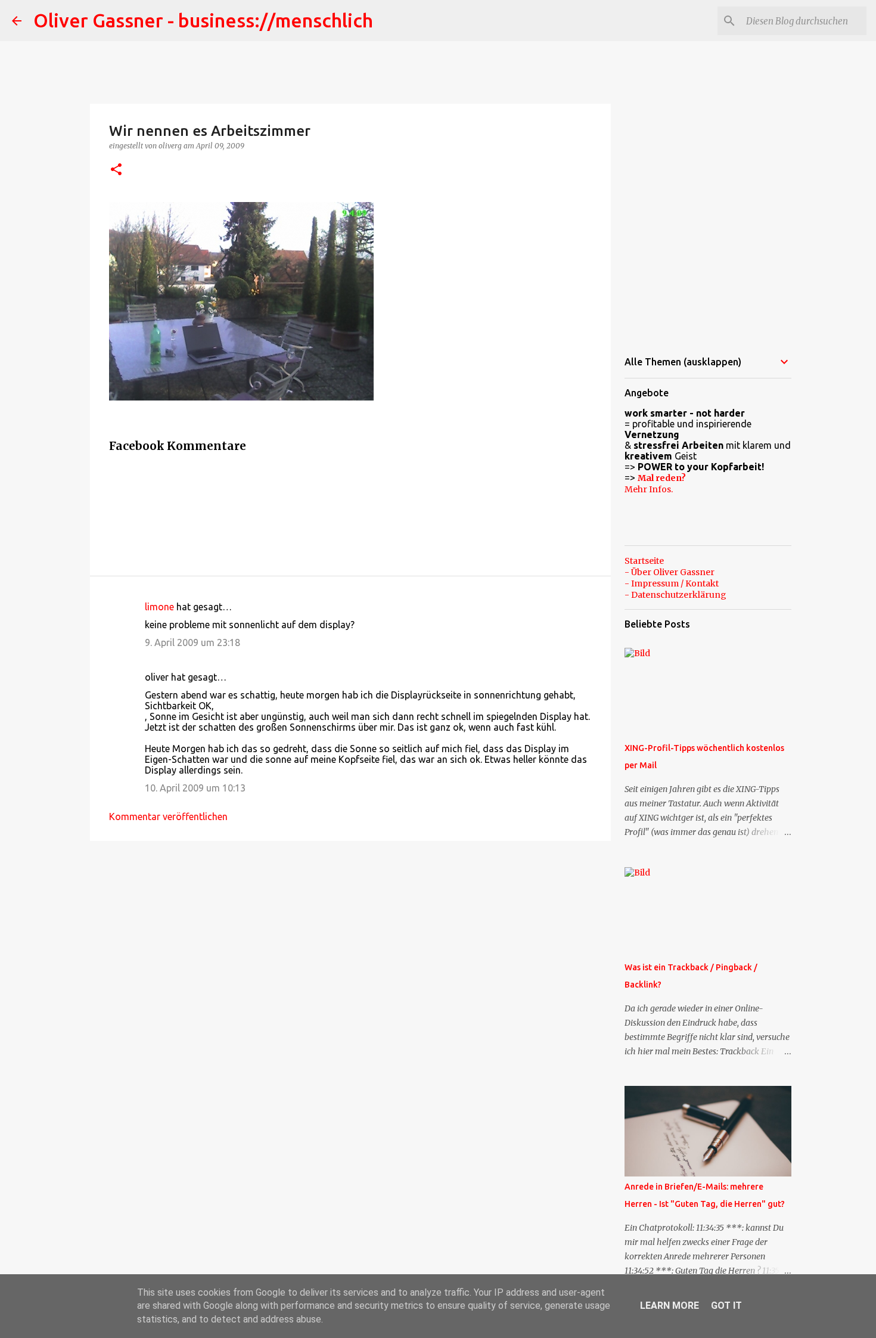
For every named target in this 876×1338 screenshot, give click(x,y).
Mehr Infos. (649, 489)
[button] (116, 170)
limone (159, 606)
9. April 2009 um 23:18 (192, 642)
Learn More (669, 1305)
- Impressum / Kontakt (672, 583)
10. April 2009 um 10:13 (195, 788)
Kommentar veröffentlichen (168, 816)
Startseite (644, 560)
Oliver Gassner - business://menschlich (203, 20)
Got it (726, 1305)
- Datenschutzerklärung (675, 594)
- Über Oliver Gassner (670, 572)
